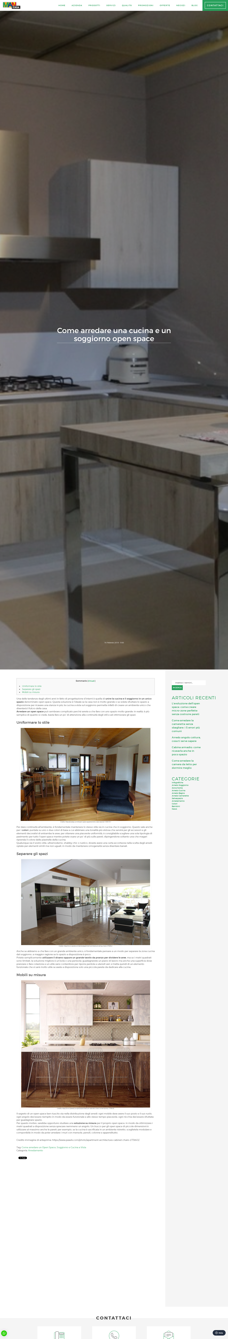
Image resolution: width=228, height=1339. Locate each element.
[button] (4, 1333)
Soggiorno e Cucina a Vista (71, 1147)
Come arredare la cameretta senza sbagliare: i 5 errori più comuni (186, 726)
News (174, 809)
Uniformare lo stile (32, 686)
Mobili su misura (30, 692)
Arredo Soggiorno (180, 785)
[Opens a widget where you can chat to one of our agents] (219, 1333)
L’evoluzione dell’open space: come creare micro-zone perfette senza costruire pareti (186, 709)
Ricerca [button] (177, 687)
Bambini (176, 806)
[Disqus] (86, 1192)
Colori (174, 804)
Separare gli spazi (31, 689)
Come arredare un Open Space (39, 1147)
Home (62, 5)
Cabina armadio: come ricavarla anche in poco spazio (186, 751)
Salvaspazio (177, 798)
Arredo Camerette (180, 796)
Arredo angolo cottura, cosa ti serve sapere (186, 739)
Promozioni (146, 5)
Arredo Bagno (178, 793)
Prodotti (94, 5)
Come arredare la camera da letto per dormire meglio (184, 764)
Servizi (111, 5)
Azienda (77, 5)
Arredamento (35, 1150)
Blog (195, 5)
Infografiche (177, 782)
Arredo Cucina (178, 790)
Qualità (127, 5)
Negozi (180, 5)
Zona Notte (177, 788)
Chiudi (91, 681)
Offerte (165, 5)
